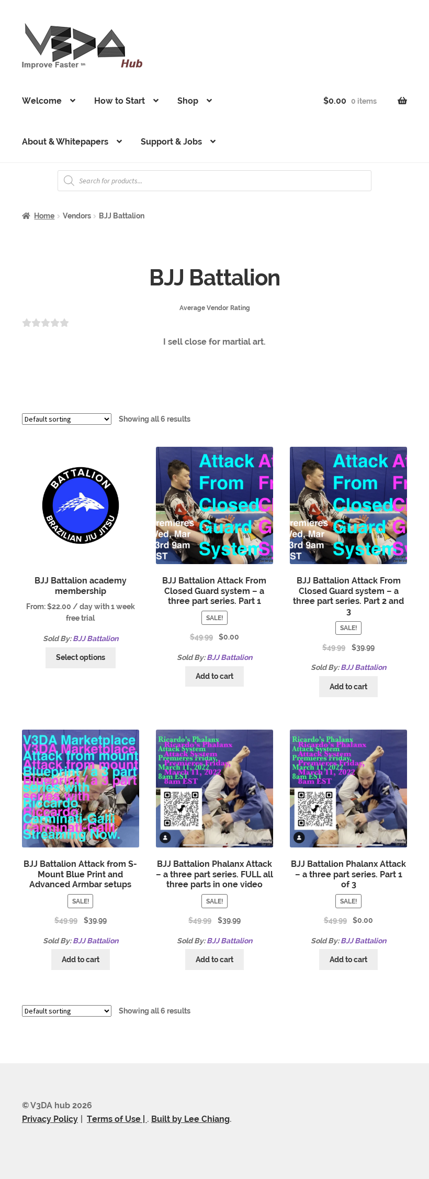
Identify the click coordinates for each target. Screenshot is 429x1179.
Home (44, 216)
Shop (187, 101)
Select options (80, 657)
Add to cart (214, 676)
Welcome (42, 101)
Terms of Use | (117, 1119)
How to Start (119, 101)
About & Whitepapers (65, 142)
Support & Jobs (171, 142)
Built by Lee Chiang (190, 1119)
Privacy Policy (50, 1119)
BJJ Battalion (95, 638)
